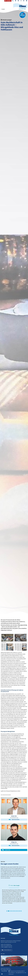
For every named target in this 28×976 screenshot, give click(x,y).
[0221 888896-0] (12, 1)
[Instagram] (21, 1)
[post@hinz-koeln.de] (15, 1)
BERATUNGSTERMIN (15, 819)
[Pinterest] (23, 1)
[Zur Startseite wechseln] (9, 971)
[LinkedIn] (26, 1)
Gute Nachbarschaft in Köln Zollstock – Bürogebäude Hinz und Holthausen (17, 973)
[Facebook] (18, 1)
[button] (1, 9)
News (12, 971)
